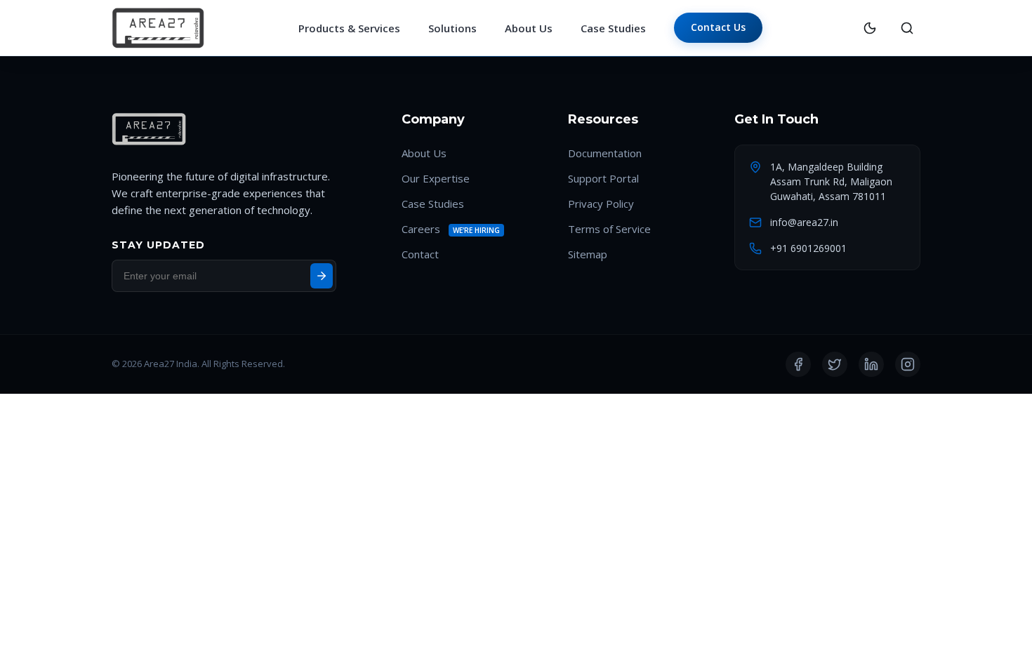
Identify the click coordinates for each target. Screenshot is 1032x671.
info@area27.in (804, 222)
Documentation (605, 153)
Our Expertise (436, 178)
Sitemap (587, 254)
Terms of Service (609, 229)
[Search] (907, 28)
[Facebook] (798, 364)
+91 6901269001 (808, 248)
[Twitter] (834, 364)
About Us (529, 28)
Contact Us (718, 27)
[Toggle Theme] (869, 28)
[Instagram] (907, 364)
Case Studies (613, 28)
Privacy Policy (601, 204)
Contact (420, 254)
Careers (421, 229)
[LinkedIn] (871, 364)
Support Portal (603, 178)
